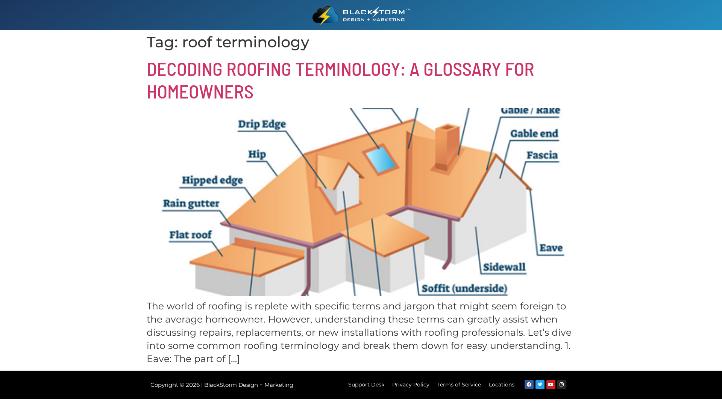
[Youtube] (550, 384)
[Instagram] (561, 384)
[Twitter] (540, 384)
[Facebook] (529, 384)
